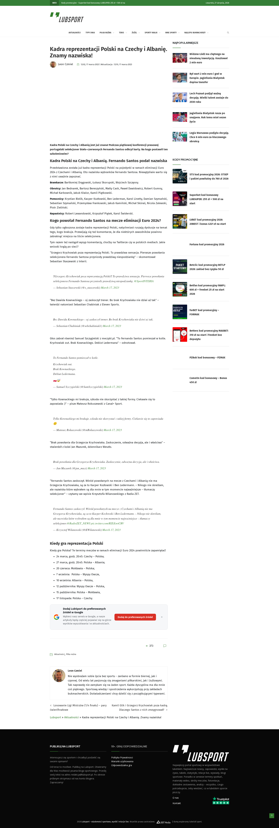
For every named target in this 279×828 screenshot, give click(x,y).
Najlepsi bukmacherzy (195, 33)
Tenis (121, 33)
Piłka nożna (105, 33)
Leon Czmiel (75, 670)
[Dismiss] (161, 617)
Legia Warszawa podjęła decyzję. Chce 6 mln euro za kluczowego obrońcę (209, 137)
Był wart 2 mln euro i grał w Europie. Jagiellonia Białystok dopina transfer (207, 78)
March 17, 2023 (110, 287)
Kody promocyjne (69, 3)
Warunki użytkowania (122, 761)
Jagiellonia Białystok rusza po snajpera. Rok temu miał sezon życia (208, 117)
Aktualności (75, 33)
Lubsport (55, 717)
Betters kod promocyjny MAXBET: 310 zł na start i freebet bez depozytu (209, 335)
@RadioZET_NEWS (78, 523)
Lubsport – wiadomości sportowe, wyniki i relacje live (105, 822)
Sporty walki (151, 33)
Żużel (134, 33)
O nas (176, 797)
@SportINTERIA (144, 281)
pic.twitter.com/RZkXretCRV (107, 523)
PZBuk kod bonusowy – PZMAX (207, 357)
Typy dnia (90, 33)
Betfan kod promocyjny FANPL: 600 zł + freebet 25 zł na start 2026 (208, 289)
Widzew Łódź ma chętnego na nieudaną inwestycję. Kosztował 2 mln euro (209, 58)
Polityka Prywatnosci (122, 757)
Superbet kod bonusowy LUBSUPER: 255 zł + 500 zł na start (206, 199)
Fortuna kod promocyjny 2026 (207, 244)
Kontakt (177, 803)
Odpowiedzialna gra (121, 765)
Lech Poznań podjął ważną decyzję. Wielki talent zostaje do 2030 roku (209, 97)
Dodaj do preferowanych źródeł (135, 617)
